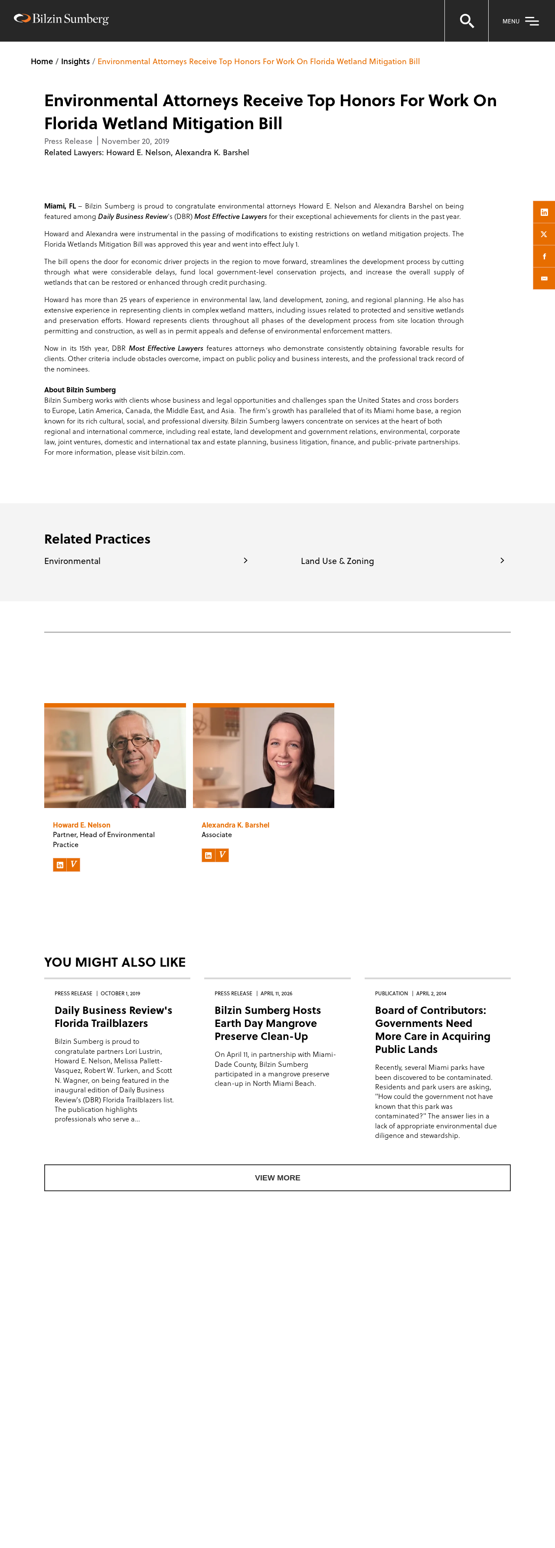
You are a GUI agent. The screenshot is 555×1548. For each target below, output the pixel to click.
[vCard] (73, 864)
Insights (75, 61)
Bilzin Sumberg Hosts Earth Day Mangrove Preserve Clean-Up (268, 1022)
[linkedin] (544, 212)
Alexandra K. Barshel (212, 152)
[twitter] (544, 234)
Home (42, 61)
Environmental (72, 560)
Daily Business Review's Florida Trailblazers (114, 1016)
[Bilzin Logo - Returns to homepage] (61, 20)
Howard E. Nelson (138, 152)
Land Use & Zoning (337, 560)
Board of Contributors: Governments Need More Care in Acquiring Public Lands (432, 1029)
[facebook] (544, 256)
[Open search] (466, 21)
